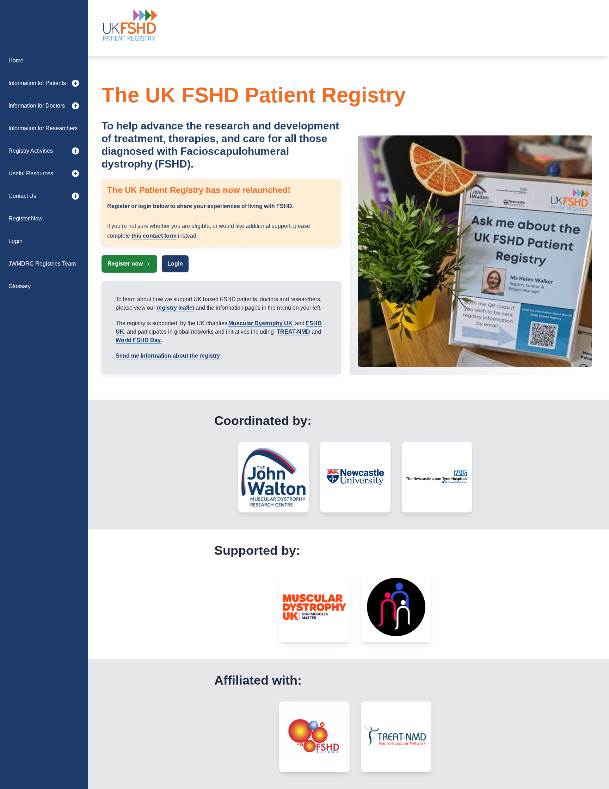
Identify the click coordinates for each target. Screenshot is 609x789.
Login (175, 264)
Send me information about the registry (168, 356)
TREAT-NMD (293, 332)
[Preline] (130, 28)
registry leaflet (175, 308)
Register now (125, 264)
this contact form (154, 236)
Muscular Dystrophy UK (260, 323)
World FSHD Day (138, 340)
